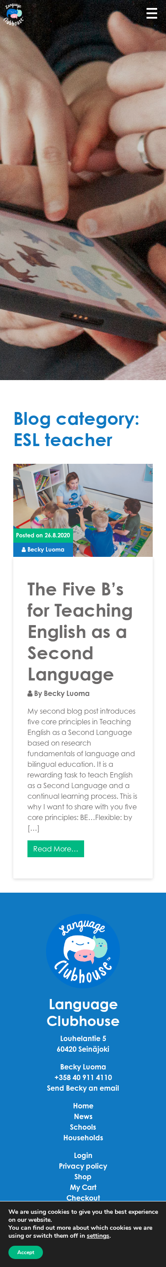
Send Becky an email (83, 1088)
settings (98, 1236)
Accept (25, 1252)
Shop (83, 1176)
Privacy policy (83, 1166)
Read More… (55, 848)
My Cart (83, 1187)
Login (83, 1155)
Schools (83, 1127)
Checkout (83, 1197)
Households (83, 1137)
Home (83, 1105)
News (83, 1116)
